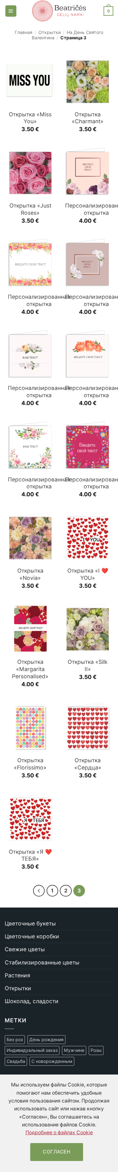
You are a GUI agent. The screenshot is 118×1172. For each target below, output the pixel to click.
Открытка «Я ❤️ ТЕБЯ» (30, 855)
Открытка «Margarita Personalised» (30, 669)
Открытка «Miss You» (30, 118)
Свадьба (16, 1061)
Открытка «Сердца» (87, 764)
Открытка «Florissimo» (30, 764)
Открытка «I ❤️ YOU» (87, 574)
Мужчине (74, 1050)
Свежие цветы (25, 949)
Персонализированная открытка (39, 300)
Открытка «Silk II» (88, 665)
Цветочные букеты (30, 923)
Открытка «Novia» (30, 574)
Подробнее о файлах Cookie (59, 1133)
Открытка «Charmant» (88, 118)
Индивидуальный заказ (32, 1050)
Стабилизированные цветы (42, 962)
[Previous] (39, 891)
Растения (17, 975)
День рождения (46, 1039)
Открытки (49, 32)
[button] (10, 11)
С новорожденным (51, 1061)
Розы (96, 1050)
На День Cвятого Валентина (68, 35)
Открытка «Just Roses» (30, 209)
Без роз (15, 1039)
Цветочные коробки (32, 936)
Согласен (56, 1152)
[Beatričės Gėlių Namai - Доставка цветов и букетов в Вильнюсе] (59, 11)
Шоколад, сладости (32, 1001)
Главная (23, 32)
